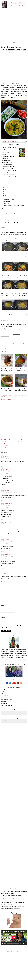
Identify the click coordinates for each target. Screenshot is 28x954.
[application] (14, 937)
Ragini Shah (8, 522)
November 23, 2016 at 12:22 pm (11, 458)
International (4, 703)
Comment (3, 581)
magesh (7, 490)
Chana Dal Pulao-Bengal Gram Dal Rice (12, 895)
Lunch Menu (23, 397)
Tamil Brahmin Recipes (6, 699)
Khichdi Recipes (9, 397)
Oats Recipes (16, 334)
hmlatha (7, 456)
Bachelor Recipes (8, 395)
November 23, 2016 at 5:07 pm (11, 492)
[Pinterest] (18, 683)
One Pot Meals (14, 395)
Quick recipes (20, 395)
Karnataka (3, 701)
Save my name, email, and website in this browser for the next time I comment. (13, 626)
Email (2, 611)
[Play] (2, 943)
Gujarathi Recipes (5, 695)
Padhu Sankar (8, 469)
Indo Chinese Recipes (6, 705)
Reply (2, 466)
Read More (24, 660)
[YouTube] (15, 683)
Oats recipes (3, 399)
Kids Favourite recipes (16, 397)
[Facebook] (7, 683)
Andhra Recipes (5, 693)
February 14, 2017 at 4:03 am (10, 524)
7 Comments (18, 52)
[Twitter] (10, 683)
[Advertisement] (14, 24)
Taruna (7, 539)
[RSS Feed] (21, 683)
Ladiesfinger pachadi (13, 141)
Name (2, 605)
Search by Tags (14, 718)
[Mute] (23, 943)
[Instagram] (12, 683)
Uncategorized (8, 399)
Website (3, 617)
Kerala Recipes (4, 690)
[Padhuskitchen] (14, 8)
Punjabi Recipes (5, 691)
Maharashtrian (4, 697)
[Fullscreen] (25, 943)
